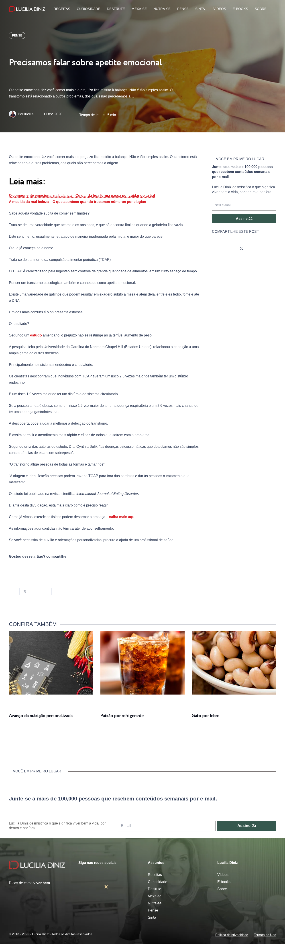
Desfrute (154, 889)
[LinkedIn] (266, 248)
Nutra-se (154, 903)
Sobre (222, 889)
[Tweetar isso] (25, 591)
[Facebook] (228, 248)
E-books (223, 882)
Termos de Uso (265, 935)
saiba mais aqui (122, 517)
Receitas (155, 875)
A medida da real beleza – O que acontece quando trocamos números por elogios (77, 202)
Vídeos (222, 875)
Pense (153, 910)
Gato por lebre (205, 716)
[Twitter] (241, 248)
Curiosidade (157, 882)
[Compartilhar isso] (14, 591)
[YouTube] (253, 248)
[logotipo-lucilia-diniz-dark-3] (27, 9)
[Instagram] (216, 248)
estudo (36, 335)
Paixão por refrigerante (122, 716)
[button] (273, 9)
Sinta (152, 917)
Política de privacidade (231, 935)
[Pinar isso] (46, 591)
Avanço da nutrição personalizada (41, 716)
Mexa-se (154, 896)
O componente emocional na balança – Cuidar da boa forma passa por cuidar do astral (82, 195)
